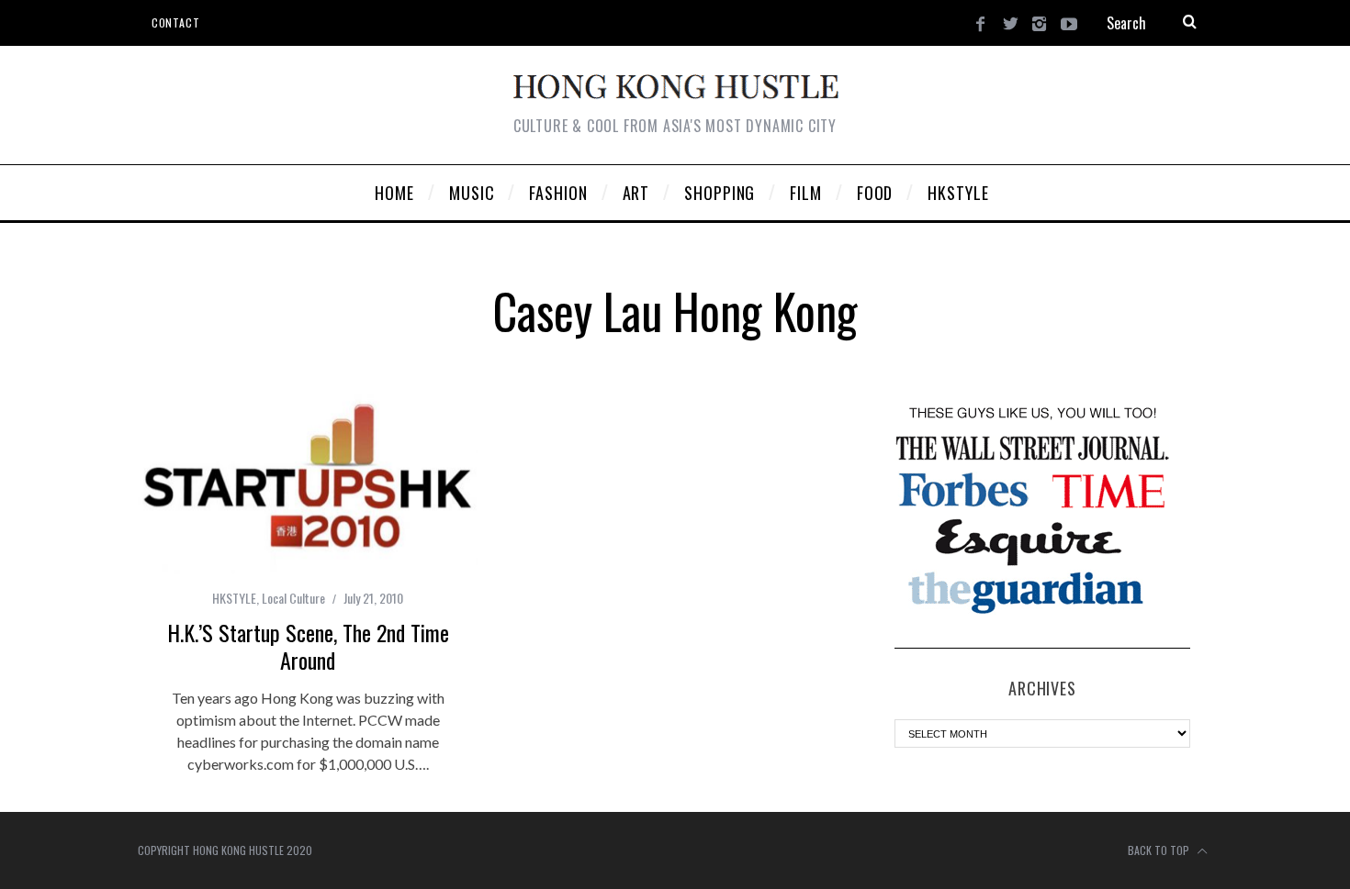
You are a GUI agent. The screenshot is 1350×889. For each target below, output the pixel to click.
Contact (175, 22)
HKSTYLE (234, 597)
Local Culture (293, 597)
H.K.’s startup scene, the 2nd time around (308, 646)
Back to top (1160, 850)
